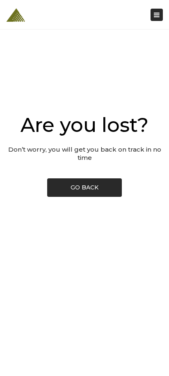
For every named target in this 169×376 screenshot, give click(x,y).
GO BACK (84, 187)
